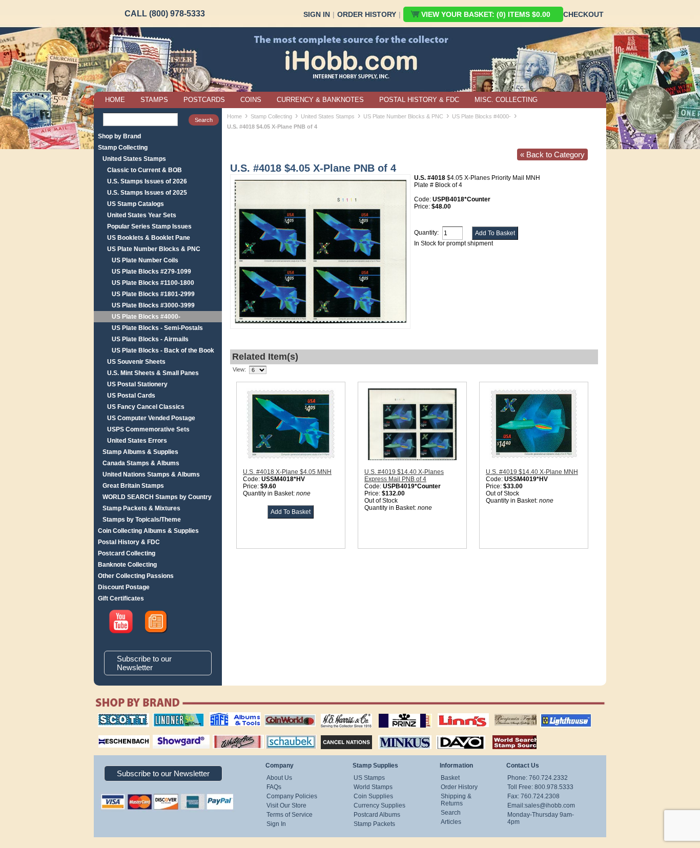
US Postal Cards (131, 395)
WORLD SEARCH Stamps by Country (157, 497)
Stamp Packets (374, 824)
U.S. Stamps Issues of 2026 (147, 181)
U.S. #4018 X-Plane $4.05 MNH (287, 471)
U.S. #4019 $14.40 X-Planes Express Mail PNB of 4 (404, 475)
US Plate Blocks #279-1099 (151, 271)
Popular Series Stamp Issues (149, 226)
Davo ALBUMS (446, 733)
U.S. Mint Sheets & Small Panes (153, 373)
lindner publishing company (174, 717)
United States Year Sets (141, 215)
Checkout (583, 14)
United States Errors (137, 440)
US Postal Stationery (137, 384)
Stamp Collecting (123, 147)
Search (451, 812)
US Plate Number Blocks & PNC (153, 249)
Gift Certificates (121, 598)
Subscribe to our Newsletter (144, 663)
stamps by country (506, 733)
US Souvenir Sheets (136, 361)
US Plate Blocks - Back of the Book (163, 350)
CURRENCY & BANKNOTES (320, 100)
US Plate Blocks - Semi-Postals (157, 328)
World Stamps (373, 787)
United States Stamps (134, 158)
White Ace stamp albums (227, 737)
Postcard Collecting (126, 553)
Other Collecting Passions (136, 576)
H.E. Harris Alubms (341, 713)
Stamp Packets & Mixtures (141, 508)
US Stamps (369, 777)
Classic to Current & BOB (144, 170)
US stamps (496, 713)
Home (234, 116)
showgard (163, 733)
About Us (279, 777)
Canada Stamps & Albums (140, 463)
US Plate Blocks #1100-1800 (153, 282)
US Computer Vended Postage (151, 418)
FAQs (273, 787)
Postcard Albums (377, 814)
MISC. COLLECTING (506, 100)
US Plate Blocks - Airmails (150, 339)
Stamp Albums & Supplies (140, 452)
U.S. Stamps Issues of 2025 (147, 192)
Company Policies (291, 796)
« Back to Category (552, 154)
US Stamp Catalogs (135, 204)
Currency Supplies (379, 805)
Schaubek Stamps (285, 733)
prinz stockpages (394, 713)
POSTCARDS (204, 100)
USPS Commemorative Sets (148, 429)
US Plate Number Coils (145, 260)
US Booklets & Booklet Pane (148, 237)
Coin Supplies (373, 796)
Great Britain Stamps (133, 485)
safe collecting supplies (224, 717)
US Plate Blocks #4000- (146, 316)
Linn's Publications (452, 713)
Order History (366, 14)
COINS (250, 100)
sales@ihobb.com (550, 805)
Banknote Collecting (127, 564)
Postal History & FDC (129, 542)
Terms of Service (289, 814)
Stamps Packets (337, 733)
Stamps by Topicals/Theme (141, 519)
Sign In (316, 14)
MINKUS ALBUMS (395, 733)
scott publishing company (115, 717)
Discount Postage (124, 587)
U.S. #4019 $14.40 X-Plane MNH (532, 471)
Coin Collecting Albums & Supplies (148, 530)
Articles (451, 821)
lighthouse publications (553, 717)
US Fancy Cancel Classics (145, 406)
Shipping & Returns (456, 800)
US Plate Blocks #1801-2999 (153, 294)
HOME (115, 100)
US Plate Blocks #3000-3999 (153, 305)
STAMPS (154, 100)
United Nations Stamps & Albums (151, 474)
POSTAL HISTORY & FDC (419, 100)
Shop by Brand (119, 136)
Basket (450, 777)
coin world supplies (287, 713)
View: (239, 369)
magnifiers (108, 733)
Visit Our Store (286, 805)
